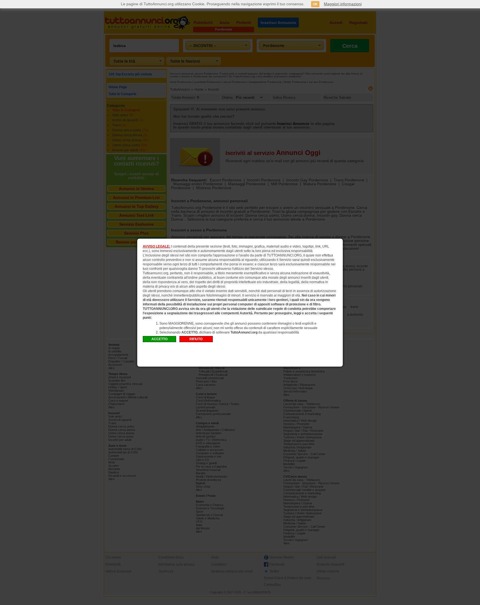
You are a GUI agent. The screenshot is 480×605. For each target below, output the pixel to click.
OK (315, 4)
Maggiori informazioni (343, 4)
